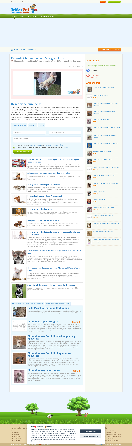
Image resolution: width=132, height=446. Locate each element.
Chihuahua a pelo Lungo (42, 321)
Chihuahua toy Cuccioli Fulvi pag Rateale (105, 143)
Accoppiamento (33, 16)
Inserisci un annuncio (30, 2)
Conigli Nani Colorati (111, 432)
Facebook (97, 444)
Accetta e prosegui (90, 431)
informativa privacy (35, 145)
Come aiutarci (45, 445)
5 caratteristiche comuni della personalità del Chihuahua (51, 285)
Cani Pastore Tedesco (17, 438)
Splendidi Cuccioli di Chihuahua (102, 151)
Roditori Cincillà (109, 431)
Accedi (103, 1)
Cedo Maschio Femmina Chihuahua (48, 308)
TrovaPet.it (118, 444)
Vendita (14, 16)
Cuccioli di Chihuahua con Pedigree (103, 207)
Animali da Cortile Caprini (112, 440)
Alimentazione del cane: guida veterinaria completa (48, 173)
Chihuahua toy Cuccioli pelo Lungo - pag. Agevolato (52, 337)
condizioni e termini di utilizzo (54, 145)
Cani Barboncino (15, 440)
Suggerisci (32, 125)
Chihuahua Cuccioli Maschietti (102, 159)
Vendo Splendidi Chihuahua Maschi (104, 175)
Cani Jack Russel (15, 436)
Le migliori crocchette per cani (40, 209)
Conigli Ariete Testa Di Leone (113, 434)
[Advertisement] (66, 33)
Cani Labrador (15, 434)
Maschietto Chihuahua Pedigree (103, 232)
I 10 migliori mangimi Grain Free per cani (44, 196)
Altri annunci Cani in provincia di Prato (57, 303)
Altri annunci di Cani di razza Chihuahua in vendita (27, 303)
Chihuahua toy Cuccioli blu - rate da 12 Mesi (106, 127)
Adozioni (22, 16)
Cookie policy (35, 441)
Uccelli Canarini (109, 438)
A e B (67, 147)
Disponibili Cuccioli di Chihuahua (103, 215)
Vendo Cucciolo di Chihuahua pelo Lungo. (105, 183)
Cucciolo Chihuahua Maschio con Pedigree (106, 167)
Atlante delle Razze (47, 16)
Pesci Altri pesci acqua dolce (113, 436)
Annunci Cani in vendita (19, 428)
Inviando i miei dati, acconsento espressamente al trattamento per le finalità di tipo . (43, 147)
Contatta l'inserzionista (19, 125)
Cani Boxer (14, 431)
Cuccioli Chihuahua (99, 199)
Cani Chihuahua (15, 432)
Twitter (104, 444)
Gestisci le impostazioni (90, 436)
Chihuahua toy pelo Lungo (43, 370)
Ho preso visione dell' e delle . (40, 145)
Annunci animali (16, 2)
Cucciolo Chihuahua (99, 191)
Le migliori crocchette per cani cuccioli (43, 185)
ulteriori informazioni (52, 437)
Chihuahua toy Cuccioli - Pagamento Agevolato (49, 354)
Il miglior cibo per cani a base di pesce (43, 220)
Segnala (41, 125)
